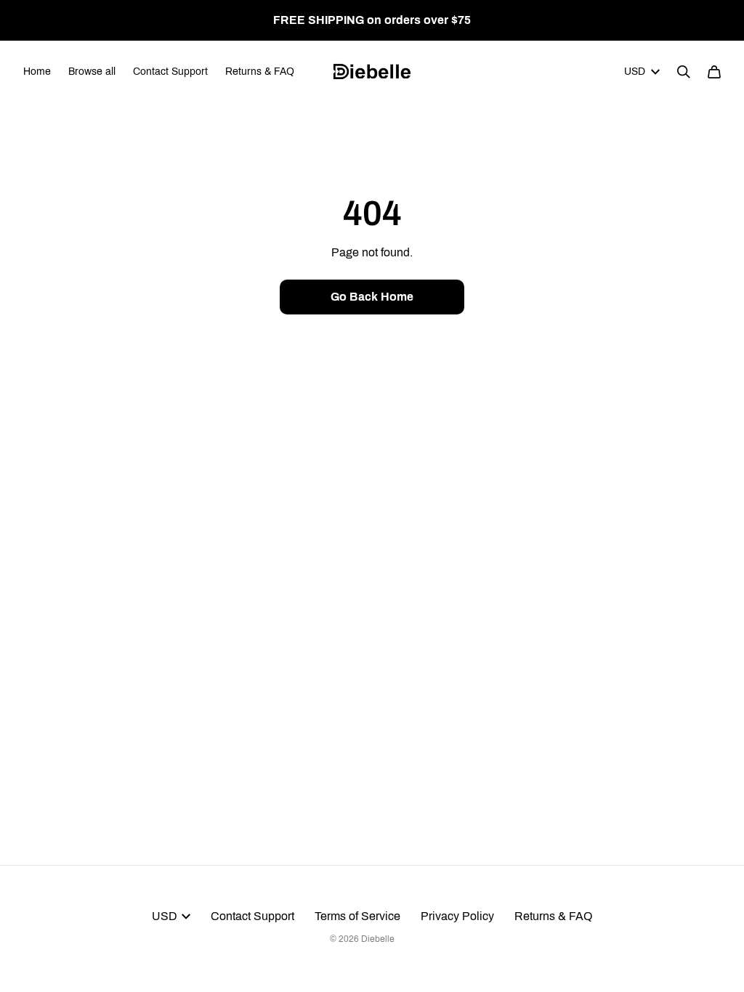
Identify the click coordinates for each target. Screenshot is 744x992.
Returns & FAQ (259, 71)
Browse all (92, 71)
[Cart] (714, 71)
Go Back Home (372, 296)
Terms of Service (357, 916)
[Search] (683, 71)
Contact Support (170, 71)
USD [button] (634, 71)
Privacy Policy (457, 916)
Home (37, 71)
